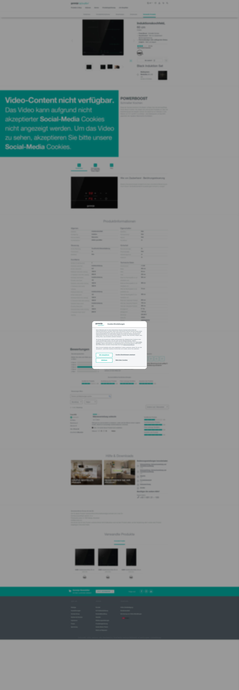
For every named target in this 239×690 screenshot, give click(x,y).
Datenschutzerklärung (128, 344)
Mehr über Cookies (122, 360)
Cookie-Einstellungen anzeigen (125, 354)
